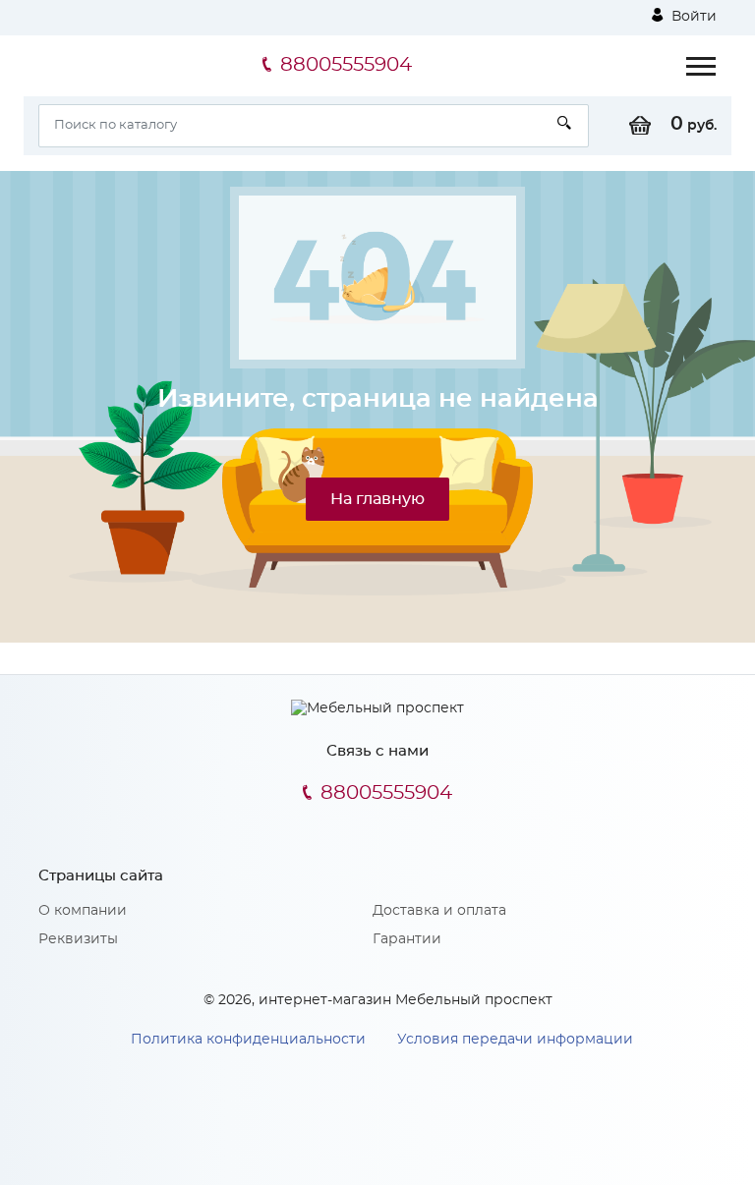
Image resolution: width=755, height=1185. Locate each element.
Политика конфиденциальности (248, 1039)
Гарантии (407, 939)
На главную (377, 499)
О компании (82, 911)
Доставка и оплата (439, 911)
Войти (692, 17)
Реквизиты (78, 939)
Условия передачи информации (515, 1039)
